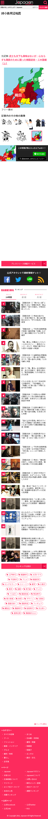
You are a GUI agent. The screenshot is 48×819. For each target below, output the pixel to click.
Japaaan (24, 2)
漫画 (19, 589)
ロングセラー (10, 584)
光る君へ (41, 608)
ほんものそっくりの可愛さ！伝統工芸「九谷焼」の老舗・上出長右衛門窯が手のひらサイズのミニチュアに (33, 515)
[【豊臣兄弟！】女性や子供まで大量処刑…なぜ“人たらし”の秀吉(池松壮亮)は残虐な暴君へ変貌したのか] (10, 478)
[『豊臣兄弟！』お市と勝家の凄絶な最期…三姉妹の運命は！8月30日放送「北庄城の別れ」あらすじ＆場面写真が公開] (10, 556)
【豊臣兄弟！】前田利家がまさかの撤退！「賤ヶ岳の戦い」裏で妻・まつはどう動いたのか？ (33, 435)
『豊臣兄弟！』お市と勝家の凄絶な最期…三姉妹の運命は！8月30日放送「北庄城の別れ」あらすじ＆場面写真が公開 (34, 554)
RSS (41, 280)
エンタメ (30, 753)
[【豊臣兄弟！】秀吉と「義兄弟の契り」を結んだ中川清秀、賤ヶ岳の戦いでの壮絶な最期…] (10, 465)
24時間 (9, 296)
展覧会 (7, 608)
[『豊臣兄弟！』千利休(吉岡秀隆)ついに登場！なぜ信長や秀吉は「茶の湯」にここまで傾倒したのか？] (10, 452)
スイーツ (23, 584)
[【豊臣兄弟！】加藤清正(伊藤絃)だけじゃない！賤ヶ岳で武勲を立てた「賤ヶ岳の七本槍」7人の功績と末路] (10, 360)
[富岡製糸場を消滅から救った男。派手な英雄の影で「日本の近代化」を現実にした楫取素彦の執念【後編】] (10, 543)
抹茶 (20, 598)
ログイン (35, 7)
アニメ (25, 579)
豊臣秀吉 (24, 603)
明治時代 (36, 594)
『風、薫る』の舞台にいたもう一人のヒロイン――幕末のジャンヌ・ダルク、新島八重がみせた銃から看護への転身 (33, 345)
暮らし (6, 757)
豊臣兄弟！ (12, 603)
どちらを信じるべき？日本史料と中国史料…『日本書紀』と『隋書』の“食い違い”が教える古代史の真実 (33, 384)
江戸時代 (12, 574)
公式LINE (30, 280)
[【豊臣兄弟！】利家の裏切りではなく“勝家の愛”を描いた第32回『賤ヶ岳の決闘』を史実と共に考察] (10, 412)
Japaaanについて (33, 775)
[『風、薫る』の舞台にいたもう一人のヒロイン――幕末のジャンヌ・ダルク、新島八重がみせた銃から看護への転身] (10, 347)
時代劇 (28, 589)
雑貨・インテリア (11, 746)
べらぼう (13, 594)
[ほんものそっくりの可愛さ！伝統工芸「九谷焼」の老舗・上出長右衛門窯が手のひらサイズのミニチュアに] (10, 517)
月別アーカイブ (33, 787)
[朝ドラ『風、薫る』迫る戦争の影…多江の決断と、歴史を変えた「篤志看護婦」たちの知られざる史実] (10, 373)
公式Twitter (18, 280)
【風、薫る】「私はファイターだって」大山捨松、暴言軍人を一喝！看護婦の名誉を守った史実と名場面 (33, 489)
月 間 (39, 296)
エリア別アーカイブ (11, 787)
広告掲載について (11, 779)
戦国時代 (24, 574)
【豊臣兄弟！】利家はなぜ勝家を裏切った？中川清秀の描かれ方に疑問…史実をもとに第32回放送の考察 (33, 397)
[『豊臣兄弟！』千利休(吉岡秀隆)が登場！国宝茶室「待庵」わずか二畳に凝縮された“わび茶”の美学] (10, 334)
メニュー (2, 3)
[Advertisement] (20, 34)
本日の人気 (8, 791)
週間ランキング (33, 791)
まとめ (29, 734)
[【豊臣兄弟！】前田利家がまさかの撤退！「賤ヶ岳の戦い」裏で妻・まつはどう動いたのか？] (10, 439)
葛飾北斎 (17, 613)
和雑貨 (29, 746)
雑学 (33, 584)
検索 (45, 3)
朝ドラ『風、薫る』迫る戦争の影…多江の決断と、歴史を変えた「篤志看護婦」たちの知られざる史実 (33, 371)
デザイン (30, 598)
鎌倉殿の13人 (31, 613)
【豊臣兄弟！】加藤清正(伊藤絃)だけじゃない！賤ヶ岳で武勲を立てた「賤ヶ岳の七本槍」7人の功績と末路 (34, 358)
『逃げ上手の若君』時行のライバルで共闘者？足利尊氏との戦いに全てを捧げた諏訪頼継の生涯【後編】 (33, 423)
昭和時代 (30, 608)
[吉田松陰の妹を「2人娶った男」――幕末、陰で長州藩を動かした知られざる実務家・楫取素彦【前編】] (10, 504)
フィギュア (37, 603)
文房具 (41, 598)
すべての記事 (9, 734)
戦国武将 (36, 579)
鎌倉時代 (18, 608)
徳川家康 (9, 598)
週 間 (24, 296)
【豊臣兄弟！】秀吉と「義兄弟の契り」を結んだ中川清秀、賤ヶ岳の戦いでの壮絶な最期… (33, 462)
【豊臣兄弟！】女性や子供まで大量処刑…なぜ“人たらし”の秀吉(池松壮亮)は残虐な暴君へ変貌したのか (34, 476)
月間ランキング (10, 794)
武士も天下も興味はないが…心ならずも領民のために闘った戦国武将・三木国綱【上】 (24, 59)
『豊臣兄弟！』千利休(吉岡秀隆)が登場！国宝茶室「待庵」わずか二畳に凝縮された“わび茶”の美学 (34, 332)
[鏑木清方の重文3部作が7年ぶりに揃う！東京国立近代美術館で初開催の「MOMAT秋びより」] (10, 530)
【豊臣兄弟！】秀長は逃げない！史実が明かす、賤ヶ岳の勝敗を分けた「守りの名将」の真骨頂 (33, 319)
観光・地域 (8, 753)
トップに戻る (41, 724)
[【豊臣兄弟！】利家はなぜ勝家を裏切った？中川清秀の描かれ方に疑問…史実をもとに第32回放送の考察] (10, 399)
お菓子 (42, 584)
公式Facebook (7, 280)
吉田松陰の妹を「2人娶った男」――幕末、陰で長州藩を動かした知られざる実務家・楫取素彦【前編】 (34, 502)
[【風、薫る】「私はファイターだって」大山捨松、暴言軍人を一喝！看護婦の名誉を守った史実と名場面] (10, 491)
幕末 (10, 589)
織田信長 (24, 594)
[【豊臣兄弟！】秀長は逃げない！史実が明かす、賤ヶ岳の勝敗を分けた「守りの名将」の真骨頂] (10, 321)
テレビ (38, 589)
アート (6, 738)
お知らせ (7, 775)
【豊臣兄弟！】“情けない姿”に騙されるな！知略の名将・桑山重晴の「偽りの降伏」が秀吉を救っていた (33, 305)
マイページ (8, 783)
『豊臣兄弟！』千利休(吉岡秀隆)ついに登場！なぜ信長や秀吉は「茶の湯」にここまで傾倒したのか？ (34, 449)
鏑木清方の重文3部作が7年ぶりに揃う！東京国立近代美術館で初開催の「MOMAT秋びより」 (33, 527)
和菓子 (29, 750)
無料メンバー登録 (33, 783)
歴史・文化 (31, 757)
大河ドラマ (37, 574)
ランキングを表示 (23, 566)
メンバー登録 (43, 7)
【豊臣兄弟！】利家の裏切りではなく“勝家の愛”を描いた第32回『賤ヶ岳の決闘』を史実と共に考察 (33, 410)
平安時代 (14, 579)
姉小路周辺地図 (11, 13)
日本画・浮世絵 (33, 738)
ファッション (9, 742)
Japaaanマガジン (33, 771)
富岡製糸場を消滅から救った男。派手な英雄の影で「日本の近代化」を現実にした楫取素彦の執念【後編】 (33, 541)
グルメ (6, 750)
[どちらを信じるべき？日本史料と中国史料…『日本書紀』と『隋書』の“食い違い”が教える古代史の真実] (10, 386)
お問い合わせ (32, 779)
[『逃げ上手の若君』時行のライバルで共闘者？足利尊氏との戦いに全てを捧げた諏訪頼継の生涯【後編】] (10, 426)
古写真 (6, 761)
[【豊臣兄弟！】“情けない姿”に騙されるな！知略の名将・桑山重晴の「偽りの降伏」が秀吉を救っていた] (10, 308)
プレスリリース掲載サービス (23, 263)
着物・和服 (31, 742)
